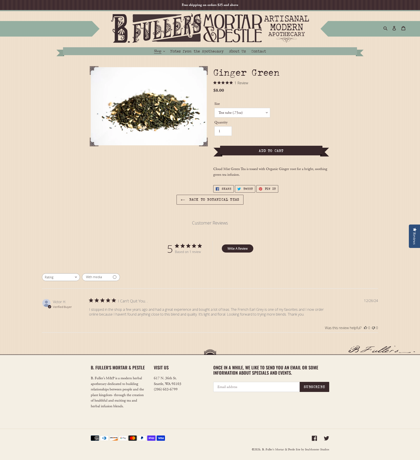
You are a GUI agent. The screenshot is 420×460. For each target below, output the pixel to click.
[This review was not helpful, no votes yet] (373, 327)
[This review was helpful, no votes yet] (365, 327)
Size (217, 103)
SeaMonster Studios (317, 449)
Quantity (221, 122)
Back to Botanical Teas (213, 199)
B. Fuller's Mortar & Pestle (278, 449)
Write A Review (238, 248)
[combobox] (61, 277)
